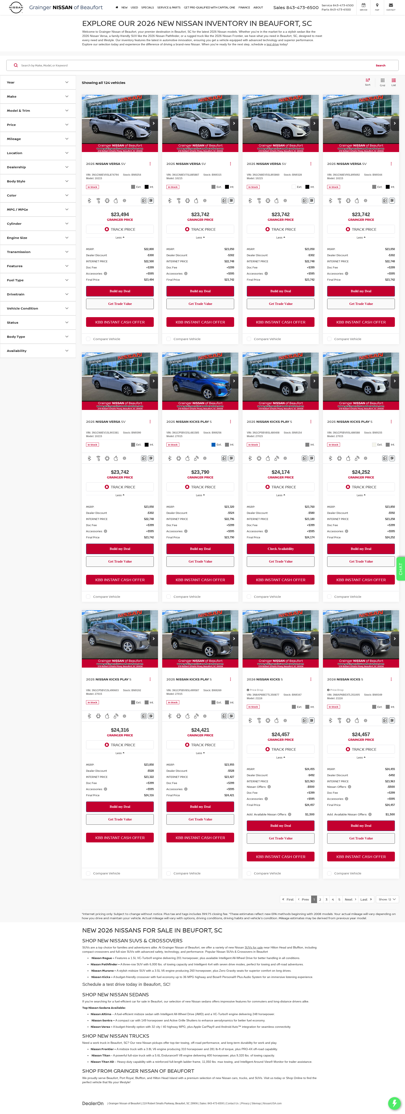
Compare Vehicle (106, 339)
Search (381, 65)
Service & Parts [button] (169, 7)
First (289, 899)
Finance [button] (244, 7)
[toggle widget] (394, 1103)
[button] (154, 123)
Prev (304, 899)
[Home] (117, 7)
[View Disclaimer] (124, 200)
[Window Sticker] (151, 200)
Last (365, 899)
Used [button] (134, 7)
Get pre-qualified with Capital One (209, 7)
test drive (273, 44)
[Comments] (144, 200)
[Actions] (150, 163)
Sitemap (256, 1103)
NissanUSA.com (272, 1103)
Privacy (245, 1103)
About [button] (258, 7)
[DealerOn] (93, 1103)
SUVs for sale (254, 947)
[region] (120, 264)
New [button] (124, 7)
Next (350, 899)
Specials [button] (147, 7)
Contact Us (232, 1103)
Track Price (123, 229)
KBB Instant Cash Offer (120, 322)
